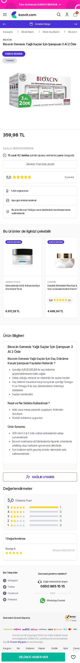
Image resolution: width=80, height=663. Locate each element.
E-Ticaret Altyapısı (17, 642)
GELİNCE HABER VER (33, 657)
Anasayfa (7, 31)
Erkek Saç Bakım (51, 31)
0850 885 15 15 (52, 586)
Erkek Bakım (27, 31)
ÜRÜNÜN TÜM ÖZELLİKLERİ (40, 164)
